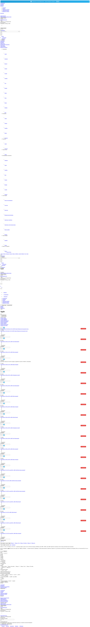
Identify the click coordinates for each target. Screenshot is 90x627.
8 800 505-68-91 (3, 15)
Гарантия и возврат (5, 9)
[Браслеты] (6, 209)
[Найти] (1, 34)
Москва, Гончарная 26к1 (4, 597)
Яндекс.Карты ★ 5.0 (4, 601)
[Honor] (6, 132)
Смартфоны (2, 584)
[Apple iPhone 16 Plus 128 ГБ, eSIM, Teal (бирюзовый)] (0, 436)
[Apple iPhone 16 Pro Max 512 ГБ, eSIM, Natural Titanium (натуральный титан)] (14, 328)
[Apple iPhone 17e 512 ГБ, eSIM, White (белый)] (0, 510)
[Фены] (6, 250)
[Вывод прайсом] (3, 326)
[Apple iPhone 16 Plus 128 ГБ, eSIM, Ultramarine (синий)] (0, 425)
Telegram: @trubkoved (4, 600)
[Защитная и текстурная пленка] (6, 223)
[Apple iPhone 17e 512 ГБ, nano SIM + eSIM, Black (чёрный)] (0, 531)
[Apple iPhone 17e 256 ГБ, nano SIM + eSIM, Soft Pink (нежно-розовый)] (0, 489)
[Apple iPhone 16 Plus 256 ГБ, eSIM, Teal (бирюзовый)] (0, 383)
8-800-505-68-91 (3, 598)
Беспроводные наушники (4, 586)
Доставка (4, 7)
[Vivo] (6, 82)
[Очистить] (19, 31)
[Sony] (6, 111)
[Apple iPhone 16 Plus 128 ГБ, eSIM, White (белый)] (0, 415)
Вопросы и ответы (5, 11)
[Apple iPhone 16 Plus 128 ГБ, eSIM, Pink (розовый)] (0, 446)
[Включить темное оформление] (1, 29)
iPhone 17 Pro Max (23, 543)
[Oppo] (6, 97)
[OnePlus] (6, 77)
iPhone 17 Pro (17, 543)
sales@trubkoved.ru (3, 19)
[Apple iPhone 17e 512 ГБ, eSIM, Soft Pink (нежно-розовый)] (0, 478)
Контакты (2, 595)
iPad (10, 544)
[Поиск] (1, 35)
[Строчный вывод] (2, 326)
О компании (2, 590)
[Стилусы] (6, 204)
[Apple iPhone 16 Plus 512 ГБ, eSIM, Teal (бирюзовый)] (0, 339)
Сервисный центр (5, 10)
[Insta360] (6, 239)
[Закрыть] (1, 288)
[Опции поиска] (1, 32)
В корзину (2, 335)
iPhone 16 (29, 543)
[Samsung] (6, 137)
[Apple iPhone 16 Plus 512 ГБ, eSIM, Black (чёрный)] (0, 362)
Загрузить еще (3, 540)
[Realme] (6, 87)
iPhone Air (33, 543)
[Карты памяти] (6, 228)
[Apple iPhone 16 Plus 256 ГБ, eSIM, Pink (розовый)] (0, 394)
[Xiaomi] (6, 67)
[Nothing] (6, 106)
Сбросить (5, 551)
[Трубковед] (2, 30)
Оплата (3, 8)
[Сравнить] (2, 327)
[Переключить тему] (1, 269)
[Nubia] (6, 92)
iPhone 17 (12, 543)
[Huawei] (6, 62)
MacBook (13, 544)
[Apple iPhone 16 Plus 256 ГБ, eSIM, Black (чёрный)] (0, 404)
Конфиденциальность (4, 624)
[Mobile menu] (1, 266)
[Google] (6, 72)
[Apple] (6, 53)
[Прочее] (6, 233)
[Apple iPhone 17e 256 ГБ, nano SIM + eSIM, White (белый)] (0, 520)
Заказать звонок (3, 28)
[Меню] (1, 254)
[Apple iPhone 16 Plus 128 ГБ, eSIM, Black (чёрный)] (0, 457)
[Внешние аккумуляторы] (6, 214)
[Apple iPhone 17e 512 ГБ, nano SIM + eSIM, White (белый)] (0, 499)
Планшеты (2, 585)
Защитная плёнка (3, 587)
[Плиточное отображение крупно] (0, 326)
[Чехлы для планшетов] (6, 199)
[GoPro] (6, 244)
